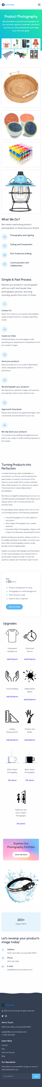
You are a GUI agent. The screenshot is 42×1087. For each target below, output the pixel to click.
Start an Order (14, 607)
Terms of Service (8, 1052)
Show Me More (21, 855)
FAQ (3, 1049)
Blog (3, 1056)
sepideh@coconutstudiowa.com (19, 970)
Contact (5, 1045)
